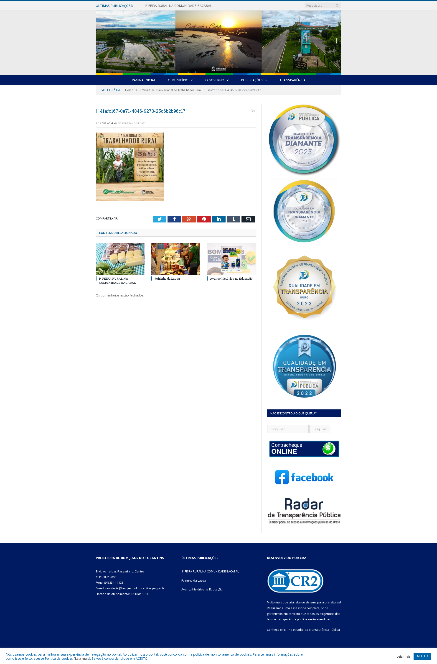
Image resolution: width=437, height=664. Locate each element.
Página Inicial (144, 80)
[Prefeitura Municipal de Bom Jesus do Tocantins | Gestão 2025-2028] (218, 42)
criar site (295, 602)
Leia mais (82, 658)
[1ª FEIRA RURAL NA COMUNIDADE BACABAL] (120, 259)
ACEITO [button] (422, 656)
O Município (178, 80)
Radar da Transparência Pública (317, 630)
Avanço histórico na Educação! (231, 278)
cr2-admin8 (109, 123)
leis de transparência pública (287, 619)
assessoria (298, 608)
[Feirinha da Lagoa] (175, 259)
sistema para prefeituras (323, 602)
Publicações (252, 80)
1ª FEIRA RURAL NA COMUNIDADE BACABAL (117, 280)
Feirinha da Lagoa (157, 6)
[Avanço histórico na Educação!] (231, 259)
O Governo (214, 80)
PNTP (286, 630)
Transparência (292, 80)
